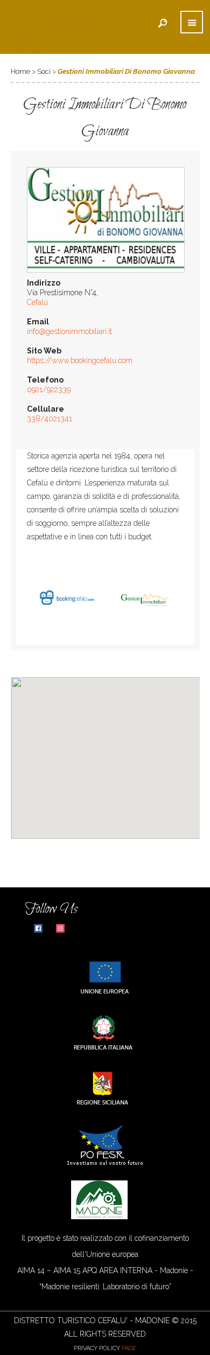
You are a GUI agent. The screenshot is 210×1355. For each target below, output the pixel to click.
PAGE (129, 1348)
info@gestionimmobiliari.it (69, 331)
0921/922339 (49, 389)
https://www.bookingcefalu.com (79, 360)
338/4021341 (49, 418)
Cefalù (37, 302)
